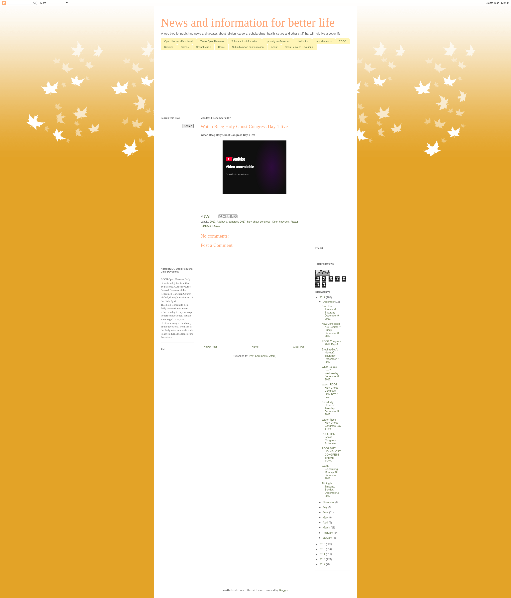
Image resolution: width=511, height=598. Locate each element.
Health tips (302, 41)
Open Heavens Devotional (178, 41)
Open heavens (280, 221)
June (326, 512)
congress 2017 (237, 221)
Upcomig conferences (277, 41)
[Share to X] (228, 216)
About (274, 47)
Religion (168, 47)
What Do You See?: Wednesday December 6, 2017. (331, 373)
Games (185, 47)
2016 (323, 544)
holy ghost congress (258, 221)
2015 (323, 549)
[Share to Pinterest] (236, 216)
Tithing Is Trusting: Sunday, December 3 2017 (330, 489)
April (326, 522)
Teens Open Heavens (212, 41)
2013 (323, 559)
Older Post (299, 346)
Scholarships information (244, 41)
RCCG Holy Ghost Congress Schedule (329, 439)
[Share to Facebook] (232, 216)
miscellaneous (324, 41)
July (325, 507)
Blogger (283, 590)
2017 (212, 221)
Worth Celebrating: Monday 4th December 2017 (330, 472)
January (328, 537)
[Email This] (220, 216)
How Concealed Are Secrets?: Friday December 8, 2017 (331, 330)
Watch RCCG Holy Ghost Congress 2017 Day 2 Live (330, 390)
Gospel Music (203, 47)
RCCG (342, 41)
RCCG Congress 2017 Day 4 (331, 343)
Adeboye (222, 221)
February (328, 532)
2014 (323, 554)
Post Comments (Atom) (262, 355)
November (329, 502)
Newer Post (210, 346)
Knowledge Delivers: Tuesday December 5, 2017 (331, 408)
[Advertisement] (255, 84)
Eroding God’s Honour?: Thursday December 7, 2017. (331, 355)
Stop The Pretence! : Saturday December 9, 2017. (331, 312)
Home (221, 47)
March (327, 527)
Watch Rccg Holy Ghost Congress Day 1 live (331, 424)
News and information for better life (248, 22)
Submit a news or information (248, 47)
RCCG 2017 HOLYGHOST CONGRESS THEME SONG (331, 454)
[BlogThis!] (224, 216)
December (329, 301)
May (326, 517)
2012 (323, 564)
